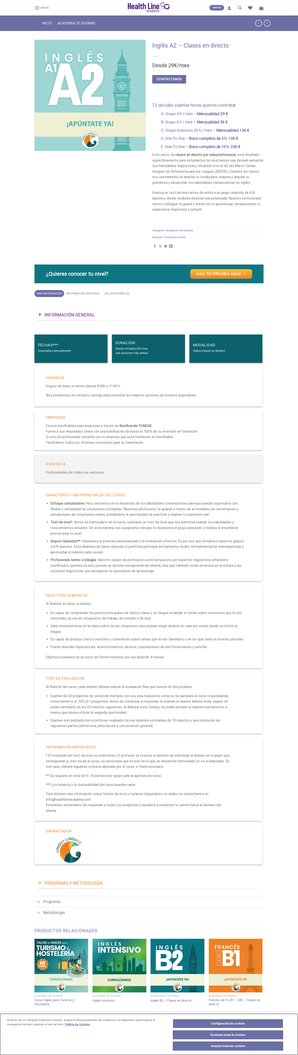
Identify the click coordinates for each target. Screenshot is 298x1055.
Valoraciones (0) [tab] (116, 293)
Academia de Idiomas (76, 23)
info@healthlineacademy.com (68, 799)
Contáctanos (169, 79)
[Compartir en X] (160, 246)
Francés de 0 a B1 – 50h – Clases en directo (234, 1002)
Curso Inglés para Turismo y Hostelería (54, 1002)
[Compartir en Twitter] (165, 246)
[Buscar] (239, 7)
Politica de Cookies (77, 1024)
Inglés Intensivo (103, 1000)
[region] (149, 1034)
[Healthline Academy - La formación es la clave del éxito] (149, 7)
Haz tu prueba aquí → (221, 274)
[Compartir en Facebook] (155, 246)
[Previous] (34, 982)
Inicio (47, 23)
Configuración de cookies (228, 1023)
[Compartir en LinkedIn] (171, 246)
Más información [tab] (49, 293)
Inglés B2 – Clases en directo (171, 1000)
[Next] (262, 982)
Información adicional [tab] (83, 293)
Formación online (175, 237)
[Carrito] (261, 8)
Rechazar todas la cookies (228, 1034)
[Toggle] (38, 902)
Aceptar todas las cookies (228, 1046)
